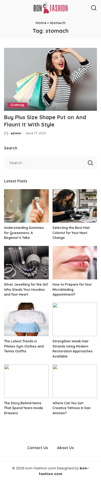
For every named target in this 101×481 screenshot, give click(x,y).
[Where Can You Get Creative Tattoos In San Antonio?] (75, 381)
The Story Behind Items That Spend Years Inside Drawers (23, 408)
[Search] (93, 8)
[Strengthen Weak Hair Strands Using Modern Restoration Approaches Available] (75, 319)
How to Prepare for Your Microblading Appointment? (72, 289)
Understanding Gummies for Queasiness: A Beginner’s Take (24, 233)
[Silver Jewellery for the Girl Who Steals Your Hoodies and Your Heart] (26, 262)
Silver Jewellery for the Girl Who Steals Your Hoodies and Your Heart (26, 289)
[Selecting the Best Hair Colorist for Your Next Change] (75, 206)
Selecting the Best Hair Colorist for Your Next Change (71, 233)
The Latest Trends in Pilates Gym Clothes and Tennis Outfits (24, 346)
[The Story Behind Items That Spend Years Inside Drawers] (26, 381)
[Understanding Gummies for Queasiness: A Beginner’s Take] (26, 206)
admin (16, 133)
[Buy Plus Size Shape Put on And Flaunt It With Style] (50, 79)
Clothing (17, 105)
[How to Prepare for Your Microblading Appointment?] (75, 262)
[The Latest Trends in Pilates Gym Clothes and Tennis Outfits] (26, 319)
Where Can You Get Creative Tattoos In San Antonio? (71, 408)
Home (41, 23)
